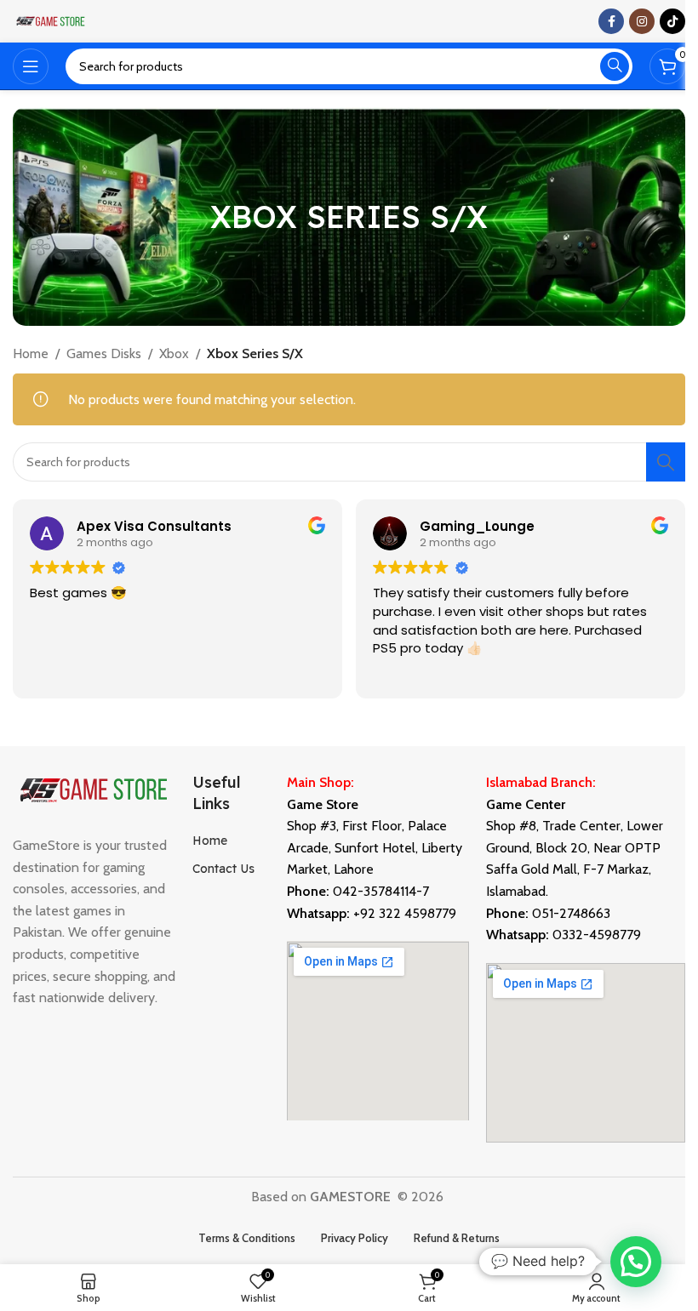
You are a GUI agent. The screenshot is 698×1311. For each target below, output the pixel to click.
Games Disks (103, 353)
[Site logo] (51, 20)
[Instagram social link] (642, 21)
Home (31, 353)
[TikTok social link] (672, 21)
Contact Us (223, 868)
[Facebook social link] (611, 21)
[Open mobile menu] (30, 66)
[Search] (614, 66)
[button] (635, 1261)
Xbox (174, 353)
